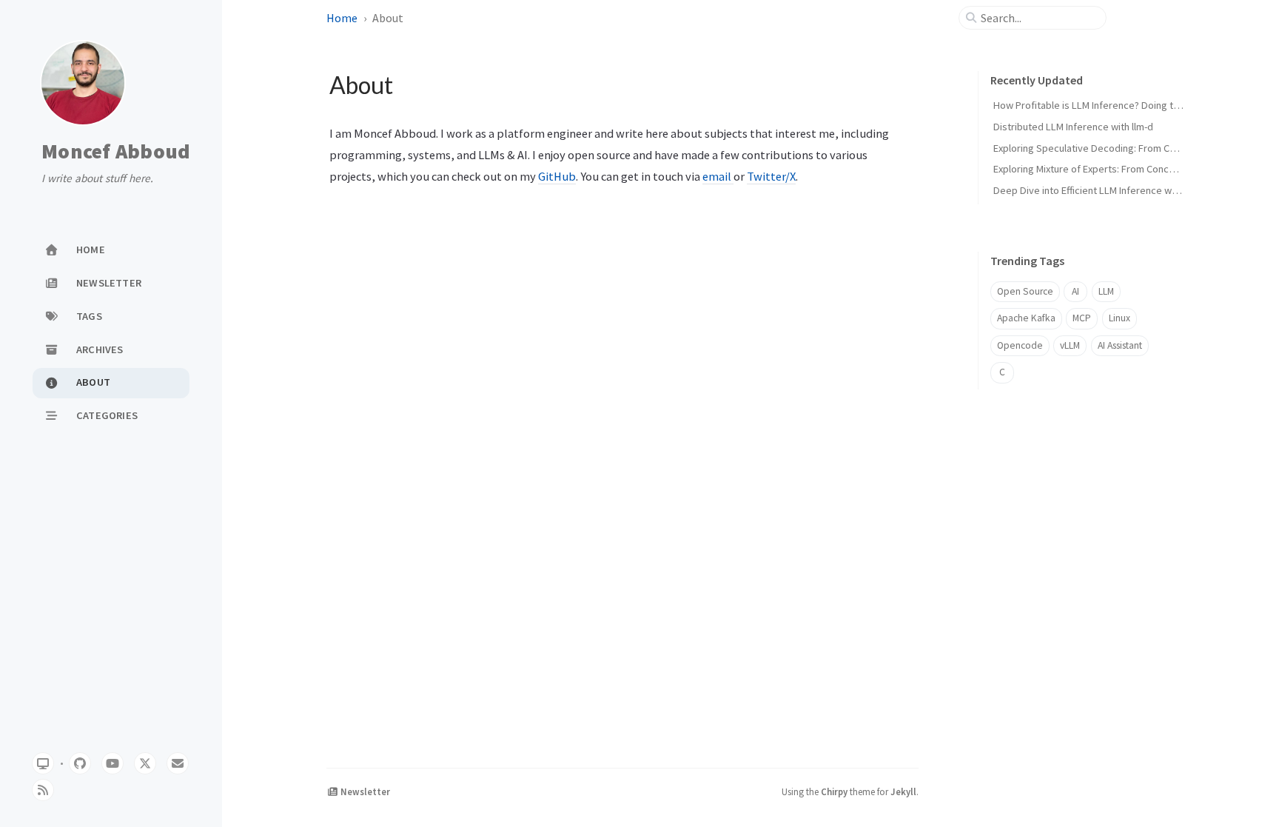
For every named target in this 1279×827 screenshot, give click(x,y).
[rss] (43, 790)
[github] (80, 763)
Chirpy (834, 791)
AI (1075, 291)
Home (341, 17)
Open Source (1025, 291)
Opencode (1020, 345)
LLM (1106, 291)
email (718, 176)
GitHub (557, 176)
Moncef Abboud (115, 151)
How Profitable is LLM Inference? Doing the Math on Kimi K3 (1124, 105)
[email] (177, 763)
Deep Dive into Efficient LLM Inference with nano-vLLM (1112, 190)
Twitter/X (771, 176)
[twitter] (145, 763)
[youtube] (112, 763)
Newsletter (364, 791)
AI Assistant (1120, 345)
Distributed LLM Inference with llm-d (1073, 126)
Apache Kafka (1026, 318)
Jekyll (903, 791)
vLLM (1070, 345)
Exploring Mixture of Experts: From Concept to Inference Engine (1133, 168)
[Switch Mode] (43, 763)
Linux (1119, 318)
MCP (1081, 318)
